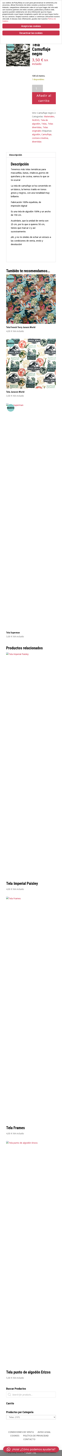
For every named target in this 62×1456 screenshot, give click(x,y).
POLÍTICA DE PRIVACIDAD (36, 1435)
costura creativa (40, 138)
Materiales (49, 116)
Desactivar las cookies (30, 33)
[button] (25, 47)
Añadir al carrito (44, 98)
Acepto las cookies (31, 26)
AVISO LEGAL (44, 1432)
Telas (44, 123)
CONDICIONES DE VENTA (21, 1432)
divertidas (37, 141)
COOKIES (14, 1435)
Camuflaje (46, 134)
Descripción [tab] (15, 154)
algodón (36, 134)
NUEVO (35, 120)
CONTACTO (29, 1439)
